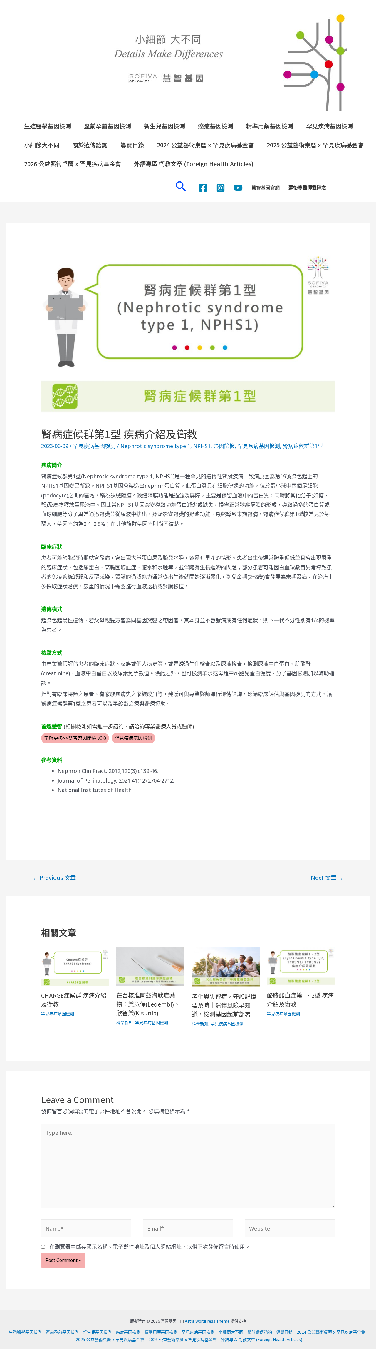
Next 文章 (327, 878)
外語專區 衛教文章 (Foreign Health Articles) (194, 163)
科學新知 (124, 1022)
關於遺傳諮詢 (90, 145)
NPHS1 (202, 445)
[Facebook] (203, 187)
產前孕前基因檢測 (107, 126)
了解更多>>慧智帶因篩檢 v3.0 (75, 738)
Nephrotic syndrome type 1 (155, 445)
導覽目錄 (132, 145)
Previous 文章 (54, 878)
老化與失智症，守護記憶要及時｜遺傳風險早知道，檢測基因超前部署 (224, 1005)
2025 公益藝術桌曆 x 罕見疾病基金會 (315, 145)
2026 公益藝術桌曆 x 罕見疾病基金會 (72, 163)
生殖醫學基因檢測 (47, 126)
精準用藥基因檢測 (269, 126)
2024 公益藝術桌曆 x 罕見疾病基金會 (205, 145)
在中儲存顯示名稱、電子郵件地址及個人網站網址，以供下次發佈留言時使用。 (149, 1246)
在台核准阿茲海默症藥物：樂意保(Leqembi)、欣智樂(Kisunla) (148, 1004)
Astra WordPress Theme (207, 1321)
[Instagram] (220, 187)
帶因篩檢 (224, 445)
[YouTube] (238, 187)
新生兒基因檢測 (164, 126)
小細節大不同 (41, 145)
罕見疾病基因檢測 (329, 126)
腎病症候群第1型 (303, 445)
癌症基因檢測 (215, 126)
